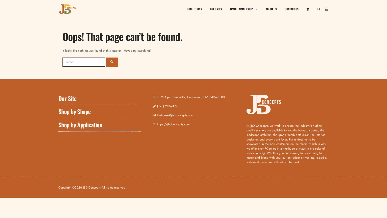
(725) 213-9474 (167, 106)
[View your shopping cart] (308, 9)
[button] (318, 9)
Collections (194, 9)
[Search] (112, 62)
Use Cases (216, 9)
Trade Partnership (241, 9)
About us (271, 9)
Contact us (292, 9)
